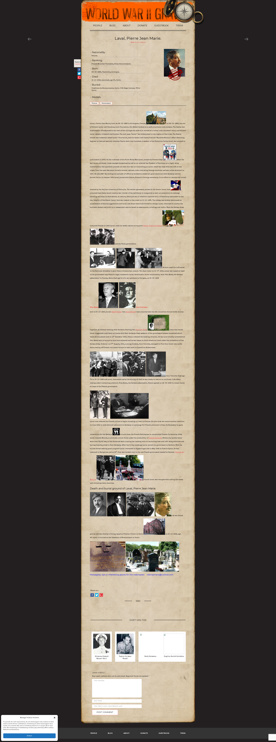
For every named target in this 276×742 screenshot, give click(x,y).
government (106, 103)
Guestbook (161, 25)
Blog (112, 25)
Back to (78, 63)
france (94, 103)
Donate (142, 25)
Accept (29, 736)
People (97, 25)
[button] (54, 718)
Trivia (179, 25)
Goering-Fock (141, 330)
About (127, 25)
